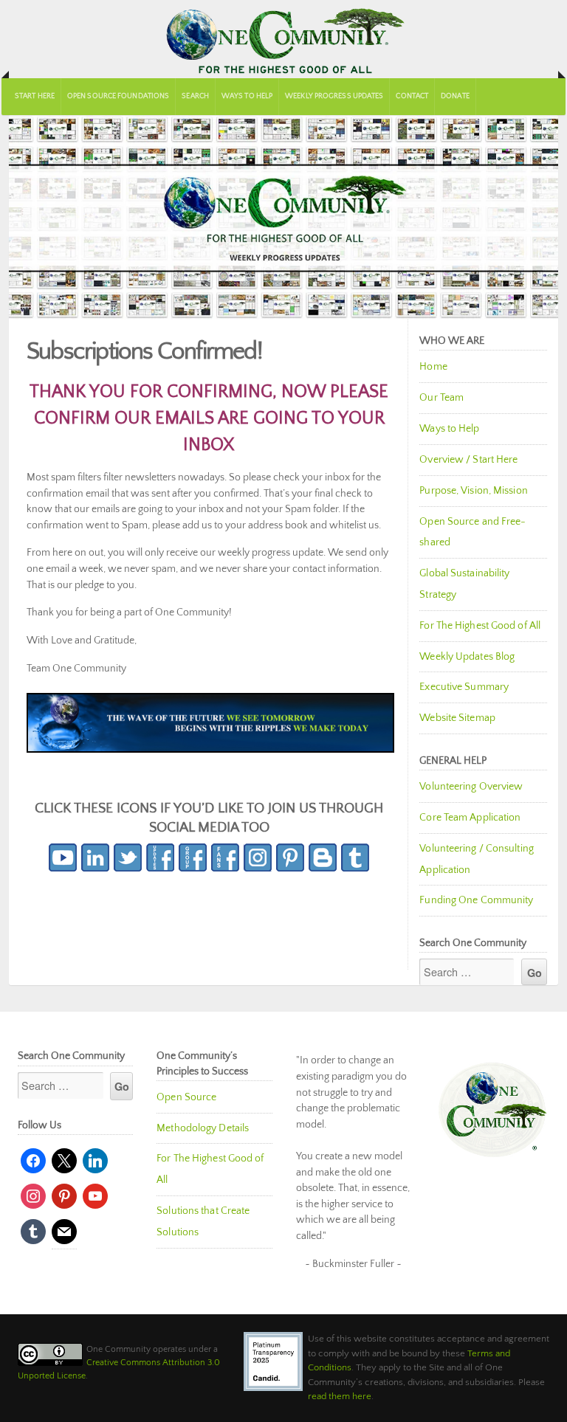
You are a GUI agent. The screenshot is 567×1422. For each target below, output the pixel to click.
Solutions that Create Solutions (203, 1221)
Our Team (441, 398)
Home (433, 367)
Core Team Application (469, 818)
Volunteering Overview (471, 787)
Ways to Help (246, 96)
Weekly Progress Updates (334, 96)
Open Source (186, 1097)
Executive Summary (464, 687)
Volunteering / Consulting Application (476, 859)
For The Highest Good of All (479, 626)
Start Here (35, 96)
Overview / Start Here (468, 460)
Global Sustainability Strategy (464, 584)
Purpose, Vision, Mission (473, 491)
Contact (412, 96)
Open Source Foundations (118, 96)
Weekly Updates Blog (467, 657)
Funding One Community (476, 900)
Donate (455, 96)
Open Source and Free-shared (472, 532)
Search (195, 96)
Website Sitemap (457, 718)
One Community (283, 39)
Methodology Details (203, 1128)
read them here (339, 1396)
